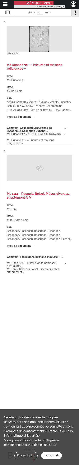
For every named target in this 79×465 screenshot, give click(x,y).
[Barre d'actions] (75, 12)
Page (32, 12)
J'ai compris (51, 455)
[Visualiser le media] (39, 39)
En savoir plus (26, 455)
